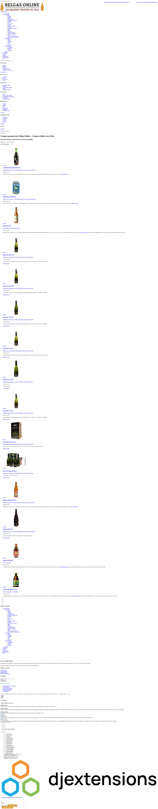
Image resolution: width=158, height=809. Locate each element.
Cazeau (4, 121)
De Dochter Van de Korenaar (14, 228)
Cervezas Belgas (6, 13)
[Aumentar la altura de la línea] (17, 757)
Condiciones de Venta (7, 689)
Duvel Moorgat (15, 591)
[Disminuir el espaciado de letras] (16, 758)
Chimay (9, 562)
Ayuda (1, 11)
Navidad (9, 27)
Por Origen (7, 38)
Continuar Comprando (7, 807)
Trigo (9, 34)
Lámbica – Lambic (11, 26)
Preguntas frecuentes (7, 690)
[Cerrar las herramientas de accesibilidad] (5, 731)
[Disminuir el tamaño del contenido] (19, 754)
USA (9, 42)
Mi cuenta (5, 11)
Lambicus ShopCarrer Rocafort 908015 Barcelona (3, 671)
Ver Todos (2, 112)
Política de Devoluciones (8, 688)
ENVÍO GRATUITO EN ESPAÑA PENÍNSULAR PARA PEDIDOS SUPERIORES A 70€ (118, 2)
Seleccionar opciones (83, 232)
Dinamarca (5, 109)
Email (1, 678)
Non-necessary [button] (3, 718)
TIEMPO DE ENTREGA (83, 2)
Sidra (9, 30)
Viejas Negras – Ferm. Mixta (13, 37)
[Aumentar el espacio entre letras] (18, 758)
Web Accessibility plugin (7, 797)
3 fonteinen (5, 117)
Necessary (4, 715)
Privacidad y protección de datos (9, 685)
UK (8, 43)
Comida (4, 53)
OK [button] (69, 693)
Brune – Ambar (11, 19)
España (9, 40)
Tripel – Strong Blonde (12, 36)
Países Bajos (5, 108)
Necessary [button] (2, 714)
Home (1, 130)
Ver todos (10, 44)
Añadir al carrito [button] (65, 174)
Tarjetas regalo (6, 57)
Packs (6, 51)
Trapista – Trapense (11, 33)
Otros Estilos (2, 72)
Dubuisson (33, 531)
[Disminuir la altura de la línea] (15, 757)
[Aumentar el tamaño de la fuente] (17, 755)
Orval (9, 49)
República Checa (6, 110)
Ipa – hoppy (10, 23)
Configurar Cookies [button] (63, 693)
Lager (9, 24)
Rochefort (10, 48)
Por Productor (8, 46)
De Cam (4, 120)
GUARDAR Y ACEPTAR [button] (5, 722)
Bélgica (9, 39)
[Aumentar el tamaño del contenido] (21, 754)
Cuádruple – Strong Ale (12, 20)
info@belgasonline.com (5, 673)
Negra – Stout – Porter (12, 28)
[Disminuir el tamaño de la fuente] (15, 755)
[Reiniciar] (3, 731)
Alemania (10, 41)
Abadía (9, 15)
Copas (4, 54)
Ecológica (10, 21)
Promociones (5, 56)
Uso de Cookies (6, 687)
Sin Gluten (10, 31)
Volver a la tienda (12, 805)
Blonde (9, 17)
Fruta (9, 22)
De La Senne (31, 502)
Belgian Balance (32, 199)
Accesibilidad (5, 691)
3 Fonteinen (10, 47)
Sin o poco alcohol (11, 32)
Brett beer (10, 18)
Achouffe (10, 591)
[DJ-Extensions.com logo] (79, 796)
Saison (9, 29)
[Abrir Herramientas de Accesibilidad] (4, 726)
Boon (32, 257)
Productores (5, 52)
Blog (4, 58)
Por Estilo (7, 14)
